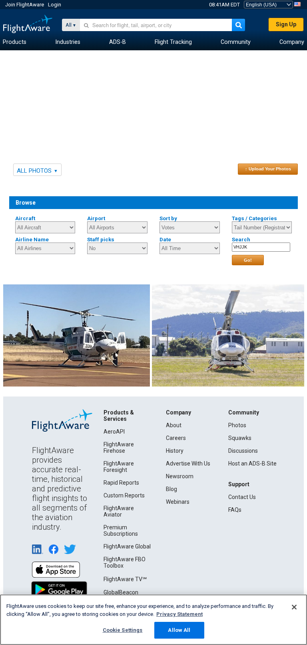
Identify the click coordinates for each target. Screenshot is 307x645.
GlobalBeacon (121, 592)
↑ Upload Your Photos (268, 168)
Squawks (239, 438)
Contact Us (242, 497)
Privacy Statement (179, 614)
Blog (171, 489)
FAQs (234, 510)
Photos (237, 425)
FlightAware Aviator (119, 511)
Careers (176, 438)
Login (54, 5)
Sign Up (286, 24)
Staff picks (100, 240)
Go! (248, 260)
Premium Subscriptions (121, 530)
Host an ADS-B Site (252, 463)
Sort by (168, 218)
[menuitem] (14, 42)
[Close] (294, 607)
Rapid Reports (121, 482)
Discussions (243, 451)
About (173, 425)
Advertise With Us (188, 463)
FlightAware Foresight (119, 466)
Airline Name (32, 240)
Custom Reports (124, 495)
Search (241, 240)
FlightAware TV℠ (125, 579)
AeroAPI (114, 431)
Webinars (177, 502)
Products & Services (119, 415)
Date (165, 240)
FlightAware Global (127, 546)
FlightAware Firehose (119, 447)
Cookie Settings (123, 630)
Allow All (179, 630)
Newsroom (179, 476)
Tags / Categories (254, 218)
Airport (96, 218)
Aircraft (25, 218)
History (174, 451)
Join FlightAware (24, 5)
